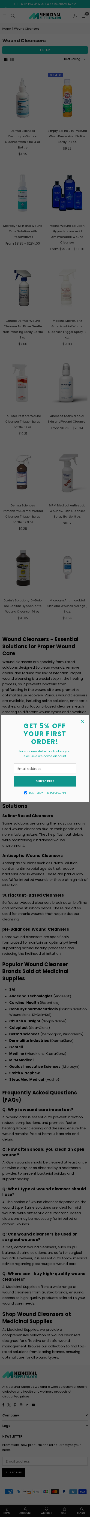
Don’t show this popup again (47, 793)
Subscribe (45, 781)
